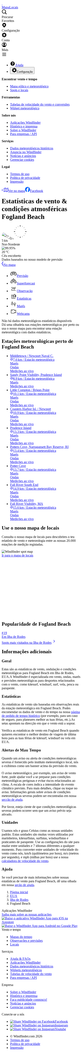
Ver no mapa (16, 191)
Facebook (36, 191)
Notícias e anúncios (23, 156)
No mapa (9, 265)
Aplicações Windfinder (25, 122)
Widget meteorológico (24, 108)
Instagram (61, 1025)
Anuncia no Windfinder (25, 152)
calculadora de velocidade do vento (25, 861)
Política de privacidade (25, 178)
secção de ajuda (12, 799)
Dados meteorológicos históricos (31, 148)
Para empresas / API (23, 134)
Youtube (60, 1029)
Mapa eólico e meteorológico (29, 86)
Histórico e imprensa (23, 126)
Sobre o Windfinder (23, 130)
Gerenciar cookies (22, 159)
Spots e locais (19, 90)
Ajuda (19, 65)
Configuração (25, 71)
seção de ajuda (24, 885)
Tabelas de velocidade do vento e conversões (40, 104)
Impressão (17, 181)
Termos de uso (19, 174)
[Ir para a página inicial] (2, 3)
